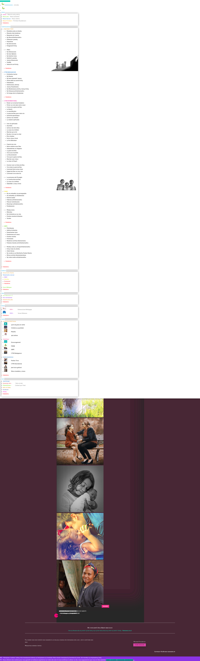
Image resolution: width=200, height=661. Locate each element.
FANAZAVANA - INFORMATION (124, 660)
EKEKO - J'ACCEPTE (111, 660)
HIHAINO (105, 606)
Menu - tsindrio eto (5, 1)
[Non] (133, 660)
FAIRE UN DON (139, 645)
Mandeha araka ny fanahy (68, 611)
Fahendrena (63, 611)
